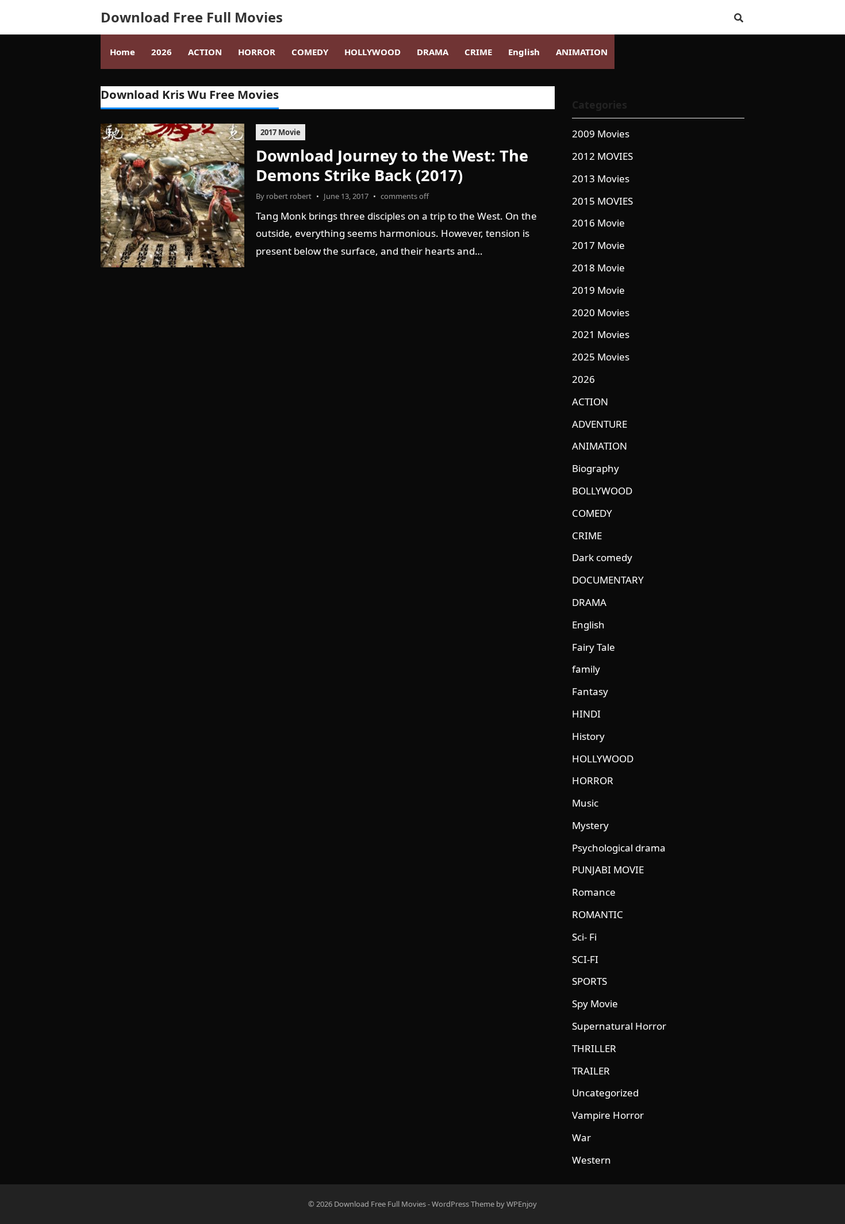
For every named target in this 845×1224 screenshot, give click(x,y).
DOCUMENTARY (608, 579)
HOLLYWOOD (602, 758)
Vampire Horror (608, 1115)
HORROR (592, 780)
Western (591, 1160)
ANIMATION (599, 445)
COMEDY (592, 513)
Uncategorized (605, 1092)
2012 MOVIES (602, 156)
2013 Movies (600, 178)
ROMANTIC (597, 914)
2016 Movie (598, 222)
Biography (595, 468)
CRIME (587, 535)
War (581, 1137)
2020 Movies (600, 312)
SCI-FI (585, 959)
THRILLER (594, 1048)
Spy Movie (595, 1003)
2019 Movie (598, 290)
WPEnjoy (521, 1204)
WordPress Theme (463, 1204)
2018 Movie (598, 267)
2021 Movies (600, 334)
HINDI (586, 713)
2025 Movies (600, 356)
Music (585, 802)
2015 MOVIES (602, 201)
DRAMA (589, 602)
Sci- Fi (584, 936)
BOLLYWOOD (602, 490)
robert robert (289, 196)
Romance (594, 892)
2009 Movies (600, 133)
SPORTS (589, 981)
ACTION (590, 401)
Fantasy (590, 691)
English (588, 624)
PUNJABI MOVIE (608, 869)
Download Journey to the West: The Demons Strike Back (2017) (392, 165)
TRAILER (591, 1070)
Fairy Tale (593, 647)
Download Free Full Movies (192, 17)
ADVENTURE (599, 424)
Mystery (590, 825)
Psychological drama (619, 847)
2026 (583, 379)
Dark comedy (602, 557)
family (586, 669)
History (588, 736)
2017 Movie (280, 132)
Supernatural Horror (619, 1026)
